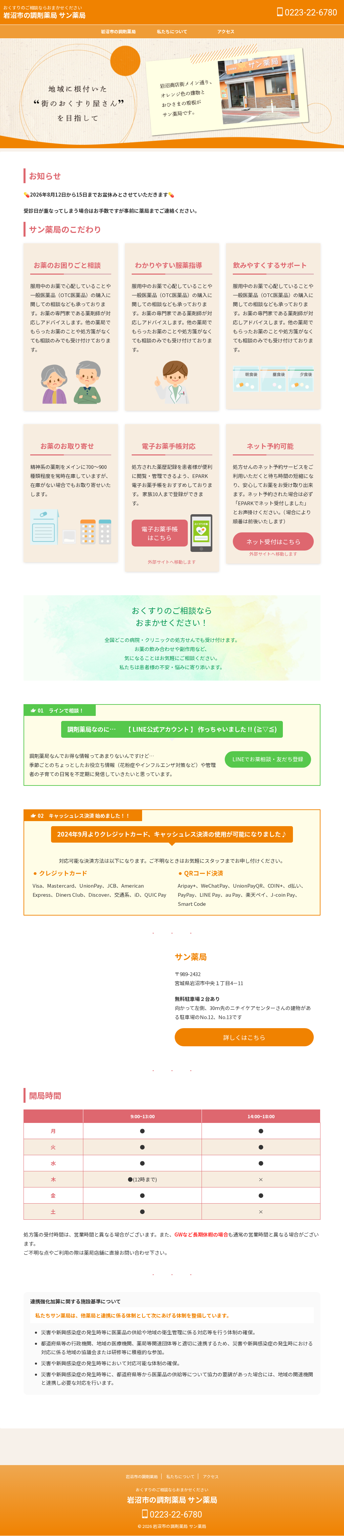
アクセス (225, 31)
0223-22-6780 (310, 12)
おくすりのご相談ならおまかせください (172, 1489)
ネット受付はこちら (273, 541)
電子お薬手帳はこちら (159, 533)
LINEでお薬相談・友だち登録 (267, 759)
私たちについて (172, 31)
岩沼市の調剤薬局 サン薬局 (44, 15)
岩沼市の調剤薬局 (118, 31)
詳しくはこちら (244, 1037)
